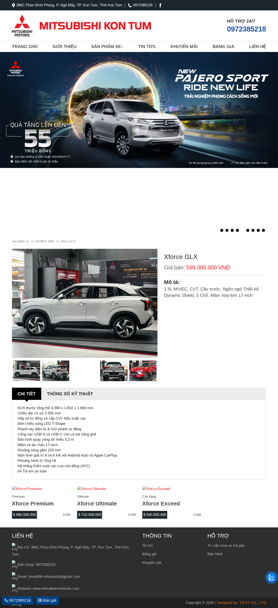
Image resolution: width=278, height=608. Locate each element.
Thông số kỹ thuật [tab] (70, 393)
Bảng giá (223, 46)
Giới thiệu (64, 46)
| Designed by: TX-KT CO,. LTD (240, 603)
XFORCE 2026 (44, 241)
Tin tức (147, 46)
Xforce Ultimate (97, 503)
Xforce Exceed (161, 503)
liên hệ (257, 46)
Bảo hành (215, 554)
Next (153, 303)
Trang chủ (25, 46)
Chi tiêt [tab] (27, 393)
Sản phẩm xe (106, 46)
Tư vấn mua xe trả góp (225, 545)
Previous (16, 303)
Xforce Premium (33, 503)
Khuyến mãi (184, 46)
